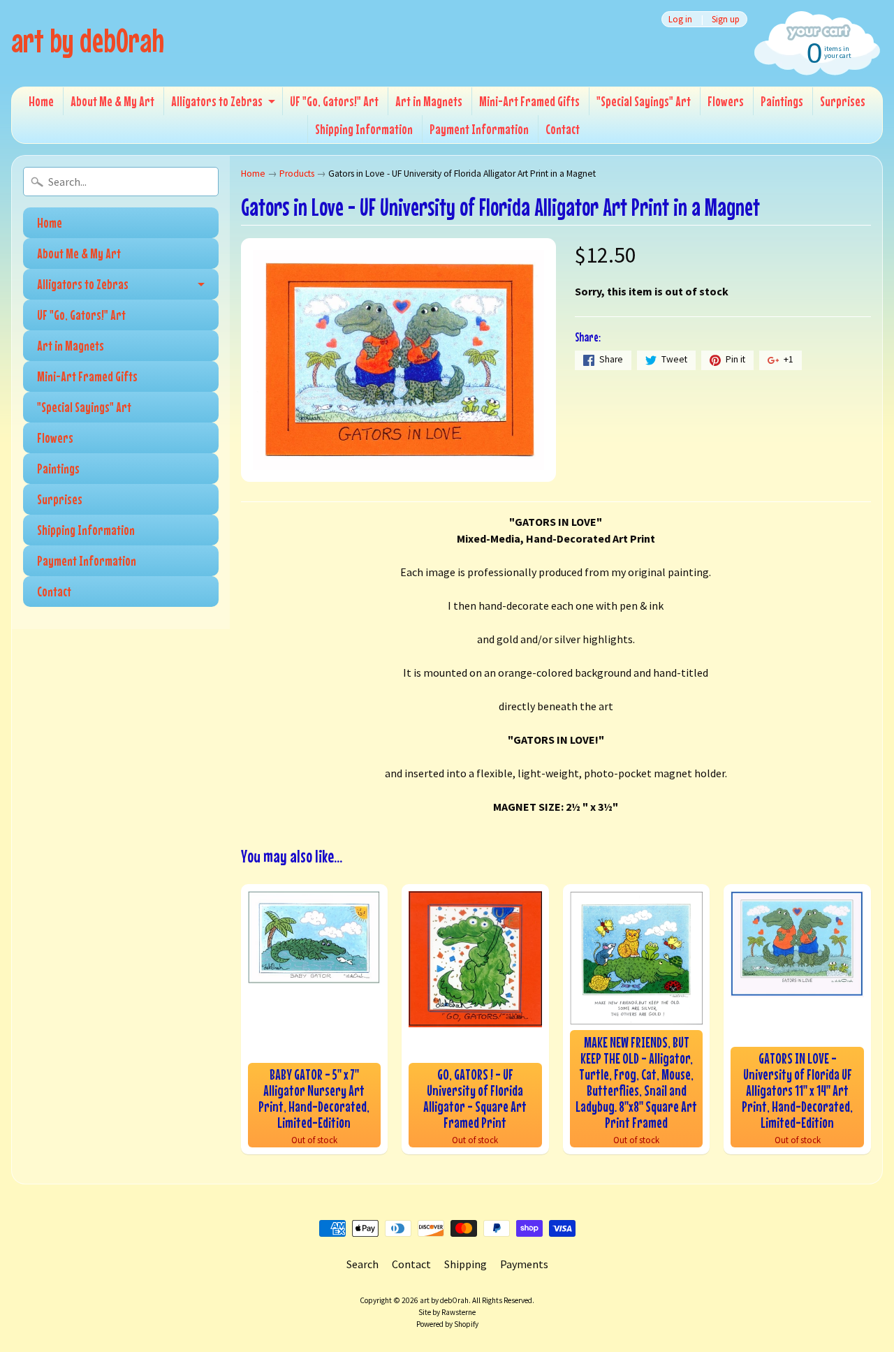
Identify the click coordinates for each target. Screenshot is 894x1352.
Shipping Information (364, 129)
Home (41, 101)
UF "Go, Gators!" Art (334, 101)
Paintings (782, 101)
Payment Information (479, 129)
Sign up (726, 19)
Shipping (465, 1264)
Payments (524, 1264)
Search (362, 1264)
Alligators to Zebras (217, 101)
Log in (680, 19)
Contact (562, 129)
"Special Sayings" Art (643, 101)
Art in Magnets (428, 101)
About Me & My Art (112, 101)
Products (296, 173)
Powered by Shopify (447, 1324)
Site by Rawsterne (447, 1312)
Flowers (726, 101)
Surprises (842, 101)
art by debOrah (87, 40)
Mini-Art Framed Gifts (529, 101)
